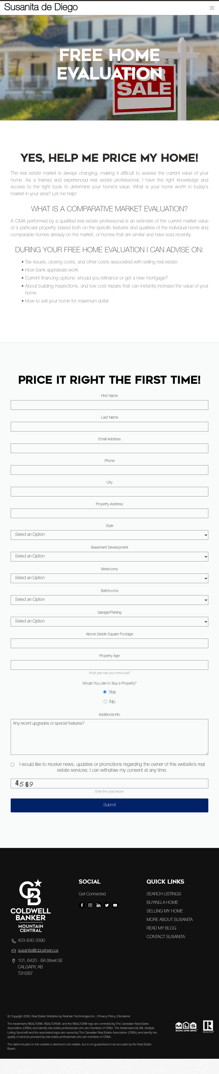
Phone (110, 461)
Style (109, 526)
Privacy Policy (106, 1016)
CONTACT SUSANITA (166, 937)
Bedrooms (109, 569)
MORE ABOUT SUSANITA (170, 920)
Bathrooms (109, 591)
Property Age (109, 656)
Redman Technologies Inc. (79, 1016)
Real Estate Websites (45, 1016)
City (109, 483)
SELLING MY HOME (165, 911)
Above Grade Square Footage (109, 634)
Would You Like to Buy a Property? (109, 684)
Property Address (109, 504)
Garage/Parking (109, 613)
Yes (112, 692)
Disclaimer (124, 1016)
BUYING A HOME (162, 903)
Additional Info (109, 715)
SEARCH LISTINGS (164, 894)
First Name (109, 396)
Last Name (109, 418)
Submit (109, 805)
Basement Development (109, 548)
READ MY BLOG (161, 929)
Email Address (110, 439)
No (112, 702)
